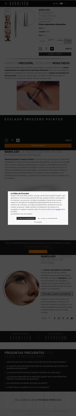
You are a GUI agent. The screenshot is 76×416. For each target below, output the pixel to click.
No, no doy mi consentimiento (47, 218)
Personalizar (38, 222)
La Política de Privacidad (20, 193)
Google (58, 209)
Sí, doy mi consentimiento (26, 218)
